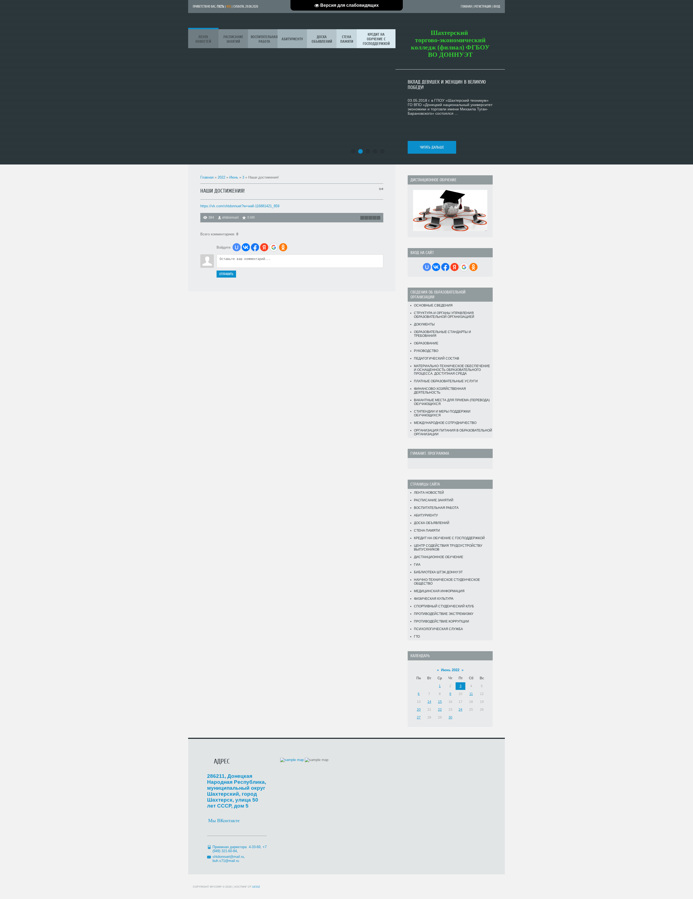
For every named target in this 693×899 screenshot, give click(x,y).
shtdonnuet (230, 217)
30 (450, 717)
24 (460, 710)
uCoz (256, 886)
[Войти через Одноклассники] (283, 247)
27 (419, 717)
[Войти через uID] (237, 247)
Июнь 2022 (450, 670)
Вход (496, 6)
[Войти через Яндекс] (264, 247)
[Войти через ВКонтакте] (246, 247)
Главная (466, 6)
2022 (221, 177)
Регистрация (482, 6)
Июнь (233, 177)
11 (471, 694)
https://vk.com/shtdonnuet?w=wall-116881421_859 (239, 206)
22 (440, 710)
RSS (229, 6)
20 (419, 710)
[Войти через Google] (273, 247)
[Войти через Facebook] (255, 247)
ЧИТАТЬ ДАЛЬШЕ (432, 147)
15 (440, 702)
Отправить (226, 274)
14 (429, 702)
